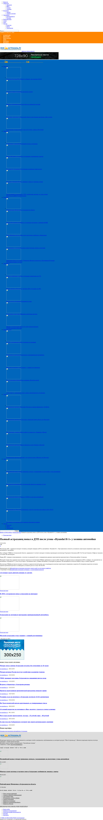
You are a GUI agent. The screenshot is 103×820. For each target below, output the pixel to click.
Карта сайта (6, 809)
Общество (6, 3)
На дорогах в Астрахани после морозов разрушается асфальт (23, 522)
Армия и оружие (11, 13)
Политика (6, 10)
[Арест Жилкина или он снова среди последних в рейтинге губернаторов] (13, 233)
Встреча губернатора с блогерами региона (15, 684)
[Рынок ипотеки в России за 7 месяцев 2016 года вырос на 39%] (13, 287)
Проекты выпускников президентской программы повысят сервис (23, 690)
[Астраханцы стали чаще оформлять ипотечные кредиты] (13, 312)
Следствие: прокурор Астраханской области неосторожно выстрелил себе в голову (29, 117)
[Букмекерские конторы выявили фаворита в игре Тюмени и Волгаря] (13, 443)
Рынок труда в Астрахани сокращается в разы (19, 301)
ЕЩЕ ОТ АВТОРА (26, 573)
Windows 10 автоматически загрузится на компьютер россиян (23, 104)
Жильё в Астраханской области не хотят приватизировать (22, 326)
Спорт (5, 21)
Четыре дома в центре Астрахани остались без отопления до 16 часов (24, 666)
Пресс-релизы (7, 38)
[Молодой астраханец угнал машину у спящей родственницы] (13, 366)
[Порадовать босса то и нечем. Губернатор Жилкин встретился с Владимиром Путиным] (13, 259)
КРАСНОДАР (3, 806)
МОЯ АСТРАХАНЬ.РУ (7, 817)
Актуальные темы (8, 796)
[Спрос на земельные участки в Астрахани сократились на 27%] (13, 274)
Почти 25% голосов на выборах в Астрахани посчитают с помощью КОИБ (27, 222)
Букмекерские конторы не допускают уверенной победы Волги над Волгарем (27, 419)
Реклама (8, 18)
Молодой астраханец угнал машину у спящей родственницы (23, 367)
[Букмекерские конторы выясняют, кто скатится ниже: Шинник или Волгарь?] (13, 456)
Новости (5, 2)
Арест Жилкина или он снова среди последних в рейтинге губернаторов (26, 235)
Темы (4, 39)
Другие (5, 23)
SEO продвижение (19, 817)
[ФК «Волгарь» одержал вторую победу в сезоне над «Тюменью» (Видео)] (13, 430)
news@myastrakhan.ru (16, 744)
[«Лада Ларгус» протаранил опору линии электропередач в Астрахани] (13, 391)
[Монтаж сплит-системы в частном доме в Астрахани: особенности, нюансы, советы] (4, 768)
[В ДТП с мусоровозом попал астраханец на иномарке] (13, 340)
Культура (8, 25)
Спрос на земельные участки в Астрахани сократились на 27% (23, 276)
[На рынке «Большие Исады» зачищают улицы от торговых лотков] (13, 180)
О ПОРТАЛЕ (7, 35)
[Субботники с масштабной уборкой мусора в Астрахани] (13, 142)
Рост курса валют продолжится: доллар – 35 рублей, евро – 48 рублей (24, 715)
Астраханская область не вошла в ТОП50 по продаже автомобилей (24, 497)
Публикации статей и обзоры (11, 798)
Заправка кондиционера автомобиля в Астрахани (13, 731)
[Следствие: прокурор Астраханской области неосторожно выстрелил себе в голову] (13, 115)
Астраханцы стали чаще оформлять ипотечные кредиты (21, 314)
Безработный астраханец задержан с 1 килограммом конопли (27, 569)
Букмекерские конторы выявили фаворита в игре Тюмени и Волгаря (25, 445)
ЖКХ (7, 6)
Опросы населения (8, 799)
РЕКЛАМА (6, 36)
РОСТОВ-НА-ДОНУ (14, 806)
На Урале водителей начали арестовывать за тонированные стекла (23, 703)
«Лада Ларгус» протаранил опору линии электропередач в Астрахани (25, 393)
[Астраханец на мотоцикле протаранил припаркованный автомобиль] (13, 353)
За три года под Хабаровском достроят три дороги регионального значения (26, 722)
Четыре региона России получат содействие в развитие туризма (22, 672)
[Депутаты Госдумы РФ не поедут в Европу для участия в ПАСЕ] (13, 77)
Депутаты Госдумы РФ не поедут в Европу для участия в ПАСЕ (24, 79)
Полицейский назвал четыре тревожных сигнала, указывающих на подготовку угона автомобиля (33, 471)
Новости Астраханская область (11, 802)
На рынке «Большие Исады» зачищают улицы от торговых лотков (24, 181)
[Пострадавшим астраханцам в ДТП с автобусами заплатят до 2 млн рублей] (13, 193)
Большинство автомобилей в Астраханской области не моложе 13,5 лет (26, 484)
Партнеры (6, 41)
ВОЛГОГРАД (24, 806)
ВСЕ (7, 196)
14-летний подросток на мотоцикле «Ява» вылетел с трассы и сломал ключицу (27, 709)
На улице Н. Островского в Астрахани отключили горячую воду (24, 169)
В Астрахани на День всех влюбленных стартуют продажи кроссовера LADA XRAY (29, 509)
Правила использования (9, 810)
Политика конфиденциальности (12, 812)
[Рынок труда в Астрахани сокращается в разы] (13, 300)
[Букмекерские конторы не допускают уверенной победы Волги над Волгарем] (13, 418)
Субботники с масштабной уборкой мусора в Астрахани (21, 143)
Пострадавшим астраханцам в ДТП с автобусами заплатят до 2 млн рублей (27, 194)
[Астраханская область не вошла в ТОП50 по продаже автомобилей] (13, 495)
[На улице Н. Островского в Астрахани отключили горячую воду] (13, 167)
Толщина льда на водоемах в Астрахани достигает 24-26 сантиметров (24, 697)
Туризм (8, 7)
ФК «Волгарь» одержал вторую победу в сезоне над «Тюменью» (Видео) (26, 432)
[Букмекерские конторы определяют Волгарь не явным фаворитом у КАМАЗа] (13, 405)
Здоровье (8, 9)
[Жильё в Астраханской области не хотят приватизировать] (13, 325)
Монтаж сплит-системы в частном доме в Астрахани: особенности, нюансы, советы (29, 771)
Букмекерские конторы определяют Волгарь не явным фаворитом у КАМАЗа (27, 407)
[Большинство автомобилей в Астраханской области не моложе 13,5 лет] (13, 483)
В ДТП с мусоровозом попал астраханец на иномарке (21, 342)
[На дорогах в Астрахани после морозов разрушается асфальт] (13, 520)
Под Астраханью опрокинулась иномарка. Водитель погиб (22, 380)
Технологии (9, 28)
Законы (8, 12)
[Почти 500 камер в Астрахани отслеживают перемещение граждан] (13, 155)
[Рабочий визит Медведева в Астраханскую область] (13, 208)
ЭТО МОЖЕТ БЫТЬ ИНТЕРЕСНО (10, 573)
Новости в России (8, 803)
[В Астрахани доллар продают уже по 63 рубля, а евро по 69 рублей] (13, 128)
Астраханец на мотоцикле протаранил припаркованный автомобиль (25, 355)
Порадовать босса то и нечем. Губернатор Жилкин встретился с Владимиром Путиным (30, 260)
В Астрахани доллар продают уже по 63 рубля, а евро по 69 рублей (24, 129)
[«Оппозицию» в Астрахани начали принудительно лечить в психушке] (13, 246)
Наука (8, 26)
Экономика (6, 15)
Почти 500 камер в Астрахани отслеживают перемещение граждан (24, 156)
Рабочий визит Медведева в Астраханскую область (20, 210)
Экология (9, 5)
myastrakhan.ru (4, 668)
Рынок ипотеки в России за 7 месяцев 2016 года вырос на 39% (23, 288)
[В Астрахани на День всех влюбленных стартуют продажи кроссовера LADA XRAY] (13, 508)
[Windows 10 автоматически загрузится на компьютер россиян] (13, 103)
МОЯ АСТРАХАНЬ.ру (6, 532)
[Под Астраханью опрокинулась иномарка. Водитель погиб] (13, 378)
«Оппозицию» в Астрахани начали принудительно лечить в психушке (25, 248)
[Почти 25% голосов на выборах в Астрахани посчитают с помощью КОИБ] (13, 221)
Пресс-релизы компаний (10, 793)
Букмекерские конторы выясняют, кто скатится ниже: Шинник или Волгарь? (27, 457)
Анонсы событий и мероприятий (12, 795)
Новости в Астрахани (9, 801)
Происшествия (7, 19)
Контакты (6, 42)
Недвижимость (10, 16)
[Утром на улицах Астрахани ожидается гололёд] (13, 90)
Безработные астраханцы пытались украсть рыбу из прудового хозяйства (31, 568)
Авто (4, 22)
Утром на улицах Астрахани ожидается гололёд (19, 91)
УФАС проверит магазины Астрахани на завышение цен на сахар (23, 678)
